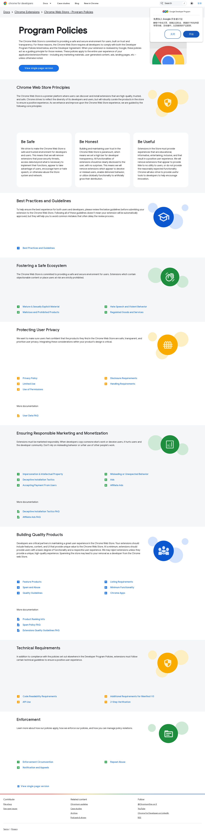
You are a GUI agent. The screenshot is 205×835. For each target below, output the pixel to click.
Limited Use (29, 383)
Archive (74, 813)
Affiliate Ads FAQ (32, 517)
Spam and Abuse (31, 587)
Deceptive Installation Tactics (38, 479)
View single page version (39, 68)
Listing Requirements (121, 581)
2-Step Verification (120, 702)
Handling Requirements (122, 383)
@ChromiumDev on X (147, 804)
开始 (191, 34)
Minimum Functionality (122, 587)
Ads (112, 479)
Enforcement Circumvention (38, 762)
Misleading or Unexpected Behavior (129, 474)
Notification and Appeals (36, 767)
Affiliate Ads (116, 485)
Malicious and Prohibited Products (41, 312)
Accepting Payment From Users (39, 485)
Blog (77, 3)
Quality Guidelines (32, 593)
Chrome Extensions (27, 12)
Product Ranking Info (34, 619)
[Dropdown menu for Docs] (51, 3)
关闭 (172, 34)
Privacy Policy (30, 378)
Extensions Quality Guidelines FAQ (41, 630)
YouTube (141, 808)
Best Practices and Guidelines (39, 248)
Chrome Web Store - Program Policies (68, 12)
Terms (6, 829)
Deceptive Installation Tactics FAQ (41, 511)
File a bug (7, 804)
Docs (45, 3)
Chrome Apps (117, 593)
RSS (139, 817)
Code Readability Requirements (40, 696)
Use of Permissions (33, 389)
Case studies (63, 3)
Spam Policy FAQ (31, 624)
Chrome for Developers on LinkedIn (153, 813)
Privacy (14, 829)
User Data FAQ (30, 415)
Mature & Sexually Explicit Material (41, 306)
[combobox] (173, 3)
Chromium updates (79, 804)
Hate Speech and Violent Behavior (128, 306)
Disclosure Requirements (123, 378)
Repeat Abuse (117, 762)
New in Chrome (91, 3)
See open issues (10, 808)
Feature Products (32, 581)
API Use (27, 702)
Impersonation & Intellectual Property (43, 474)
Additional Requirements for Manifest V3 (132, 696)
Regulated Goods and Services (126, 312)
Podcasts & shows (78, 817)
